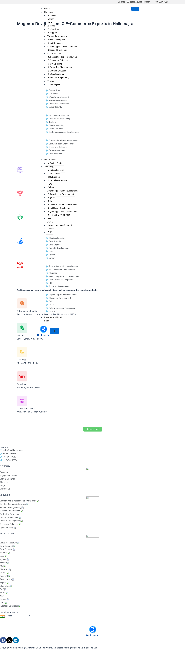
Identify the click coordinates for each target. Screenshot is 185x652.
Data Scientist (53, 173)
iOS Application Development (60, 194)
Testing (50, 81)
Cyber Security (54, 53)
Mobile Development (56, 40)
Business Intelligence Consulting (62, 57)
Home (47, 9)
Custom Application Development (62, 47)
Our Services (53, 29)
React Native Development (59, 208)
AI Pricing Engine (55, 163)
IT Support (52, 33)
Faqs (49, 22)
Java (49, 184)
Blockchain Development (58, 215)
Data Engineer (53, 177)
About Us (51, 15)
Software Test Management (59, 67)
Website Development (57, 36)
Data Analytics (53, 84)
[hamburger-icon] (135, 9)
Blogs (46, 321)
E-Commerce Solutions (57, 60)
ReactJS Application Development (62, 204)
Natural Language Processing (60, 225)
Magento (51, 198)
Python (50, 187)
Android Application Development (62, 191)
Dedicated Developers (57, 50)
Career (50, 19)
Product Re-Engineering (58, 78)
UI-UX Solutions (54, 64)
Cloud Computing (55, 43)
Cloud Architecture (55, 170)
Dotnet (50, 201)
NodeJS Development (57, 180)
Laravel (50, 229)
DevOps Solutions (55, 74)
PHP (49, 232)
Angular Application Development (62, 211)
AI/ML (50, 222)
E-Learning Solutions (56, 71)
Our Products (50, 160)
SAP (49, 218)
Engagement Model (53, 317)
